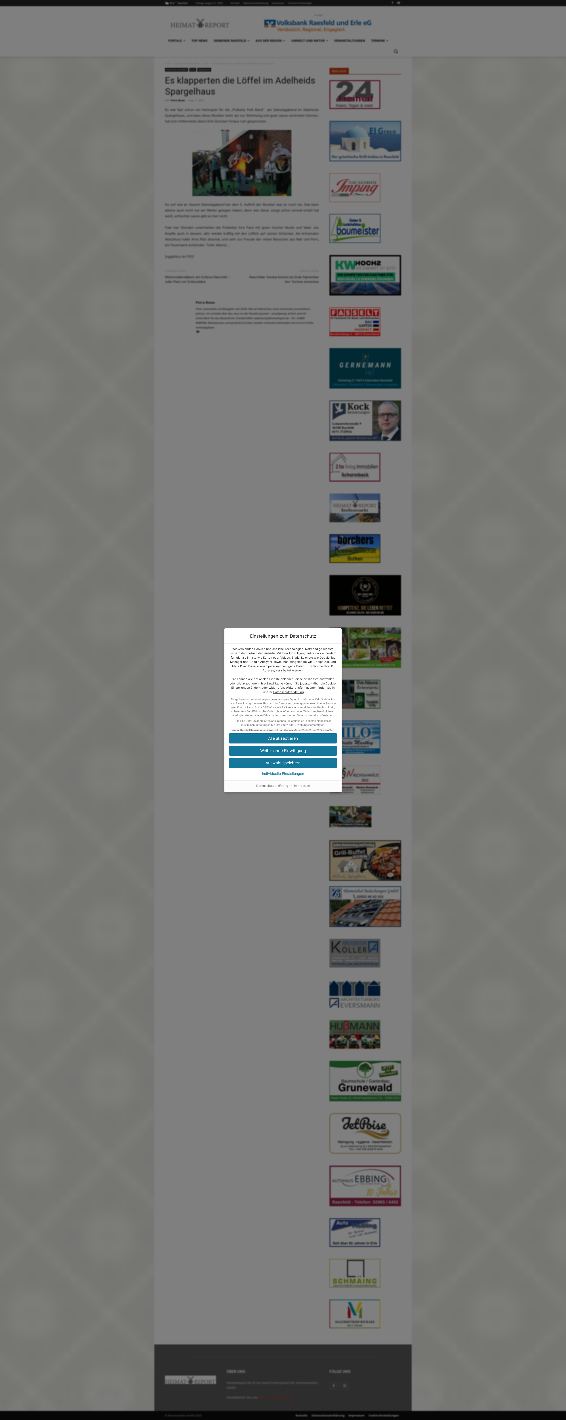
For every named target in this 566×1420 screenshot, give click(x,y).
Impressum (302, 785)
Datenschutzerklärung (288, 692)
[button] (283, 738)
